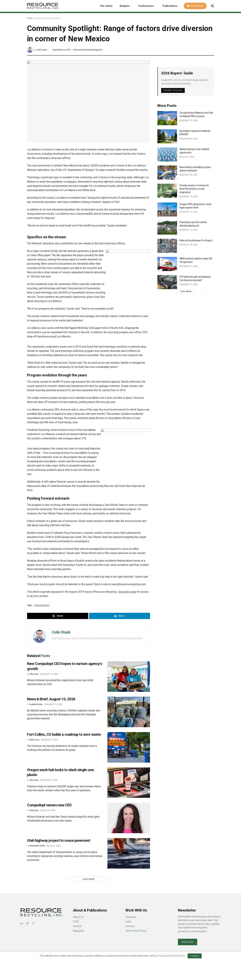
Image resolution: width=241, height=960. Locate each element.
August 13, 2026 (189, 230)
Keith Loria (34, 740)
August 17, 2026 (189, 212)
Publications (170, 5)
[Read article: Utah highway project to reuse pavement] (128, 853)
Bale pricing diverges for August (196, 240)
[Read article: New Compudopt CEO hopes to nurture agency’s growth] (128, 676)
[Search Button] (212, 6)
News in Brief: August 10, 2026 (51, 699)
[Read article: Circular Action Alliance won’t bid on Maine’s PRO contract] (167, 118)
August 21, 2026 (189, 266)
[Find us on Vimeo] (27, 923)
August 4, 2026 (49, 780)
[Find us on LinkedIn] (21, 923)
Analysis (124, 5)
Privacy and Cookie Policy (171, 955)
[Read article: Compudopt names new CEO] (128, 818)
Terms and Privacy (136, 930)
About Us (78, 917)
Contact (130, 926)
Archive (77, 926)
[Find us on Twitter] (33, 923)
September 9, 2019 (61, 49)
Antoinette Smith (37, 846)
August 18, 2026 (189, 244)
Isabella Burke (36, 704)
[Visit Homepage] (43, 6)
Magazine (78, 930)
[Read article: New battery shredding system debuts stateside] (167, 172)
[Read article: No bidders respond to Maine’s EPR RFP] (167, 136)
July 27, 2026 (187, 157)
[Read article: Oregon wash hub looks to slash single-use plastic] (128, 782)
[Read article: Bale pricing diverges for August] (167, 246)
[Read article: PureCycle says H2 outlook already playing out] (167, 228)
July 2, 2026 (55, 846)
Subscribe (196, 6)
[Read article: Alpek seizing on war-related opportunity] (167, 154)
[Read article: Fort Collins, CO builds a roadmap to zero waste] (128, 747)
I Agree (194, 956)
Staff (76, 921)
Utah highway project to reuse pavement (58, 840)
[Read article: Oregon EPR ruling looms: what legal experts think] (167, 210)
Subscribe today (127, 591)
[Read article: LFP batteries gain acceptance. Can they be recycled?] (167, 282)
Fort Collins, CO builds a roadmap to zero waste (64, 734)
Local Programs (42, 605)
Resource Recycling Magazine (47, 18)
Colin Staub (41, 49)
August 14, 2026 (50, 674)
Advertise (130, 917)
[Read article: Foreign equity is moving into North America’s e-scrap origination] (167, 191)
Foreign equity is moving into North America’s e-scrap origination (194, 189)
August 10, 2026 (54, 704)
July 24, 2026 (48, 810)
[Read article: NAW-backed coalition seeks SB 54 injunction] (167, 264)
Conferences (145, 5)
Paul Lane (34, 674)
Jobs (128, 921)
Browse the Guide (173, 90)
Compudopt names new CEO (49, 805)
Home (29, 18)
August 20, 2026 (189, 138)
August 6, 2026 (50, 740)
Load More (88, 879)
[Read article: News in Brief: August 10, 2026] (128, 712)
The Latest (106, 5)
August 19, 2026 (189, 120)
